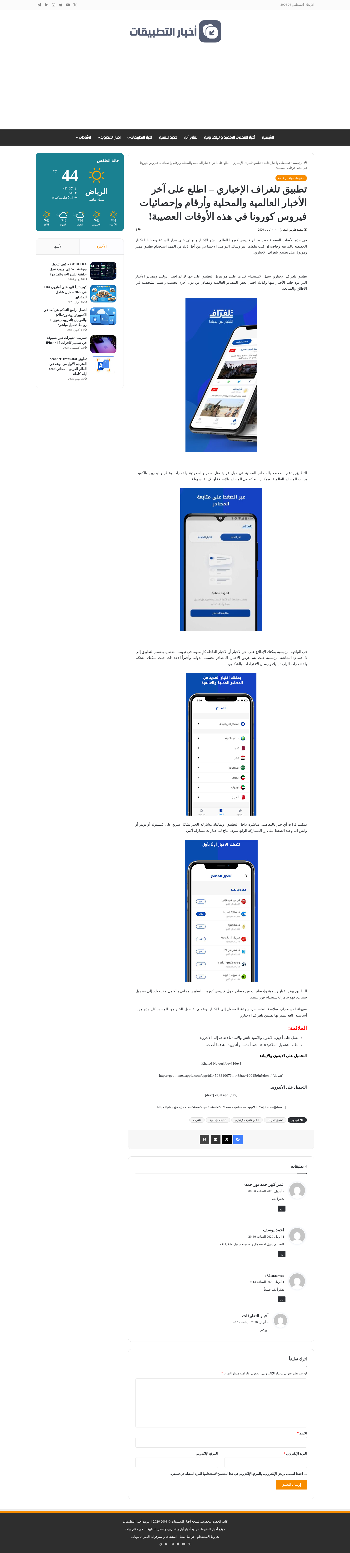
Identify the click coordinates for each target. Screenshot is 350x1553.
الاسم (302, 1433)
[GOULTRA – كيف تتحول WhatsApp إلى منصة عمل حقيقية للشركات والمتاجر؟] (103, 271)
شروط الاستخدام (208, 1536)
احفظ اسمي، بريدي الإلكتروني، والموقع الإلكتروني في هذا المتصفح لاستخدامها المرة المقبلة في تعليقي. (236, 1473)
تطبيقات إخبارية (218, 1120)
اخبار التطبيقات (141, 137)
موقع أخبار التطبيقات (136, 1521)
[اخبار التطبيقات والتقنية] (175, 32)
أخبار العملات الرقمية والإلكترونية (229, 137)
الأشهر (58, 246)
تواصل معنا (187, 1536)
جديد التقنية (168, 137)
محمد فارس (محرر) (291, 229)
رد (281, 1208)
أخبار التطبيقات (255, 1315)
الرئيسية (268, 137)
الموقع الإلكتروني (207, 1453)
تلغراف (197, 1120)
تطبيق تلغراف (275, 1120)
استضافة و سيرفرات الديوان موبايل (154, 1536)
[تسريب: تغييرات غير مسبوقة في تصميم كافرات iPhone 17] (103, 344)
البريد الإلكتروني (295, 1453)
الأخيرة (101, 246)
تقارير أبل (190, 137)
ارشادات (85, 137)
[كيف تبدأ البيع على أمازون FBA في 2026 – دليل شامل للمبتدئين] (103, 293)
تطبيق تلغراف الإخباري (247, 1120)
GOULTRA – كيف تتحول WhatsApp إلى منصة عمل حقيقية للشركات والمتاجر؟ (68, 269)
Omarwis (275, 1275)
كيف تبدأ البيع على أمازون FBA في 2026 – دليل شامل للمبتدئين (65, 292)
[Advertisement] (175, 86)
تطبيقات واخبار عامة (277, 163)
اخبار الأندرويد (110, 137)
